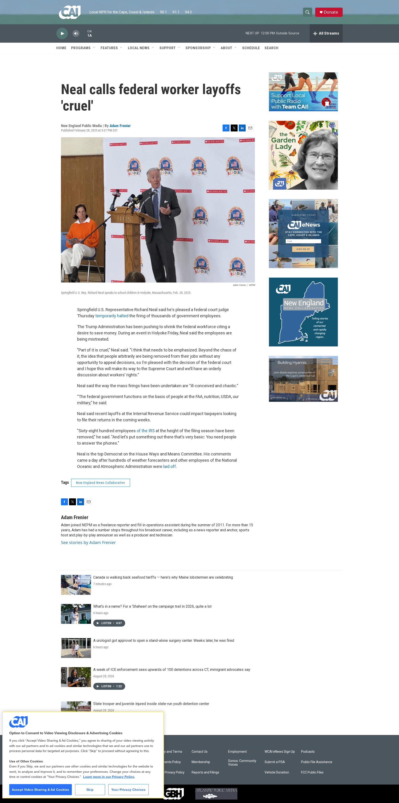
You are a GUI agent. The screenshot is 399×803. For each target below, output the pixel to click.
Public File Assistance (316, 762)
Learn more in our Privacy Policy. (109, 777)
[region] (83, 754)
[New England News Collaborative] (303, 312)
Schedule (251, 48)
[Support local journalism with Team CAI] (303, 91)
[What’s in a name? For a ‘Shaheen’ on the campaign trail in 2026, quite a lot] (76, 614)
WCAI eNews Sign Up (280, 751)
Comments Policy (168, 762)
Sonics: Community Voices (242, 762)
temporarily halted (111, 315)
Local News (139, 48)
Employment (237, 751)
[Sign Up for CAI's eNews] (303, 233)
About (226, 48)
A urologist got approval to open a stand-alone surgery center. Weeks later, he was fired (163, 640)
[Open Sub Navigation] (94, 48)
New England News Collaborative (100, 483)
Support (168, 48)
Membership (201, 762)
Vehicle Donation (277, 772)
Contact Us (200, 751)
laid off (169, 466)
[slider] (83, 33)
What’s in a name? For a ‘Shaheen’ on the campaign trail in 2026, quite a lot (152, 606)
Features (109, 48)
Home (61, 48)
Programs (81, 48)
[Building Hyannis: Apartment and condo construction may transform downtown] (303, 379)
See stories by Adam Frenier (88, 542)
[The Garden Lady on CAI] (303, 155)
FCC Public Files (312, 772)
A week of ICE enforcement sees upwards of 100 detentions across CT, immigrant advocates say (171, 669)
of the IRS (146, 430)
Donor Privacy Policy (169, 772)
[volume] (76, 33)
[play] (62, 33)
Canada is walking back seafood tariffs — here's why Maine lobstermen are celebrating (163, 577)
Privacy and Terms (168, 751)
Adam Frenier (120, 125)
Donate (331, 12)
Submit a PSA (275, 762)
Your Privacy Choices (128, 789)
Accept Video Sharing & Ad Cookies (40, 789)
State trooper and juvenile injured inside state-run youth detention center (151, 704)
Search (271, 48)
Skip (90, 789)
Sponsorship (198, 48)
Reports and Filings (205, 772)
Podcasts (308, 751)
